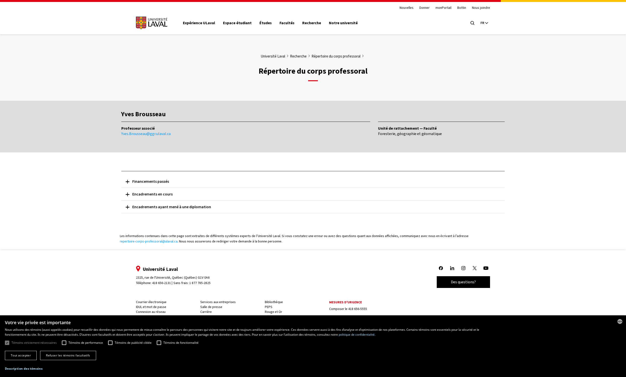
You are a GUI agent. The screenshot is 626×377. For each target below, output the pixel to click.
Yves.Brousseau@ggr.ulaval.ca (146, 133)
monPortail (443, 8)
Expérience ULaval (199, 23)
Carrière (206, 311)
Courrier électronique (151, 302)
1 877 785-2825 (200, 283)
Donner (424, 8)
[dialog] (313, 346)
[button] (24, 368)
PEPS (268, 307)
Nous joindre (481, 8)
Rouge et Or (273, 311)
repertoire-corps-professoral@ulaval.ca (149, 241)
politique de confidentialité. (357, 334)
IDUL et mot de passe (151, 307)
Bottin (461, 8)
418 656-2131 (161, 283)
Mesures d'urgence (345, 302)
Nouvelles (407, 8)
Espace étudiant (237, 23)
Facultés (286, 23)
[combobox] (619, 321)
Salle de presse (211, 307)
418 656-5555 (357, 309)
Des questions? (463, 282)
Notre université (343, 23)
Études (265, 23)
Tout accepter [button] (21, 355)
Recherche (311, 23)
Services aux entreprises (218, 302)
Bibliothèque (274, 302)
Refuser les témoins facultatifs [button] (68, 355)
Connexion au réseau (151, 311)
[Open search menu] (472, 23)
